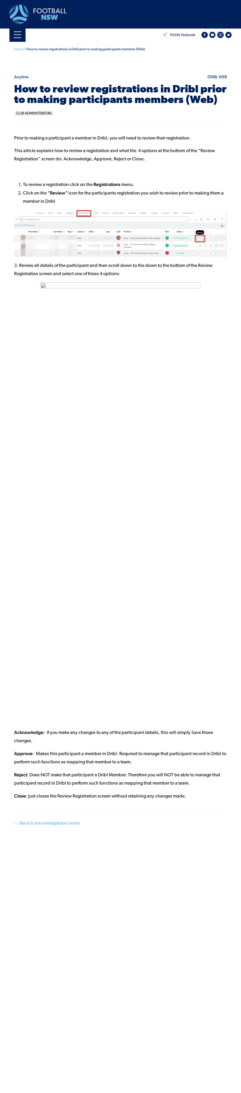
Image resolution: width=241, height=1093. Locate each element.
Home (19, 49)
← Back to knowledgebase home (47, 823)
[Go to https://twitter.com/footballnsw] (228, 35)
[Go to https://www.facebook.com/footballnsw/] (204, 35)
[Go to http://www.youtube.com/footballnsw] (212, 35)
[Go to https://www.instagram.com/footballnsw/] (220, 35)
